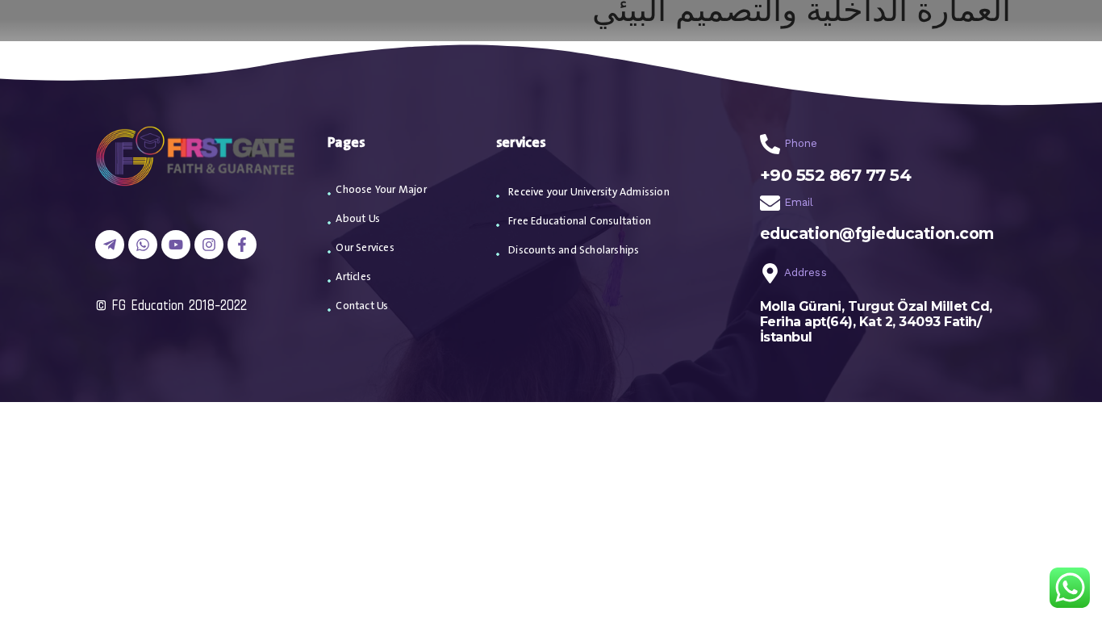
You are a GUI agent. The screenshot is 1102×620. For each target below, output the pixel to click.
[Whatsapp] (142, 244)
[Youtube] (175, 244)
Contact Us (362, 306)
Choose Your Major (381, 190)
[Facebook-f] (242, 244)
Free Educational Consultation (579, 221)
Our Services (365, 248)
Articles (353, 277)
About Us (358, 219)
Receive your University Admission (589, 192)
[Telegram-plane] (109, 244)
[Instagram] (208, 244)
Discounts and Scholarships (573, 250)
